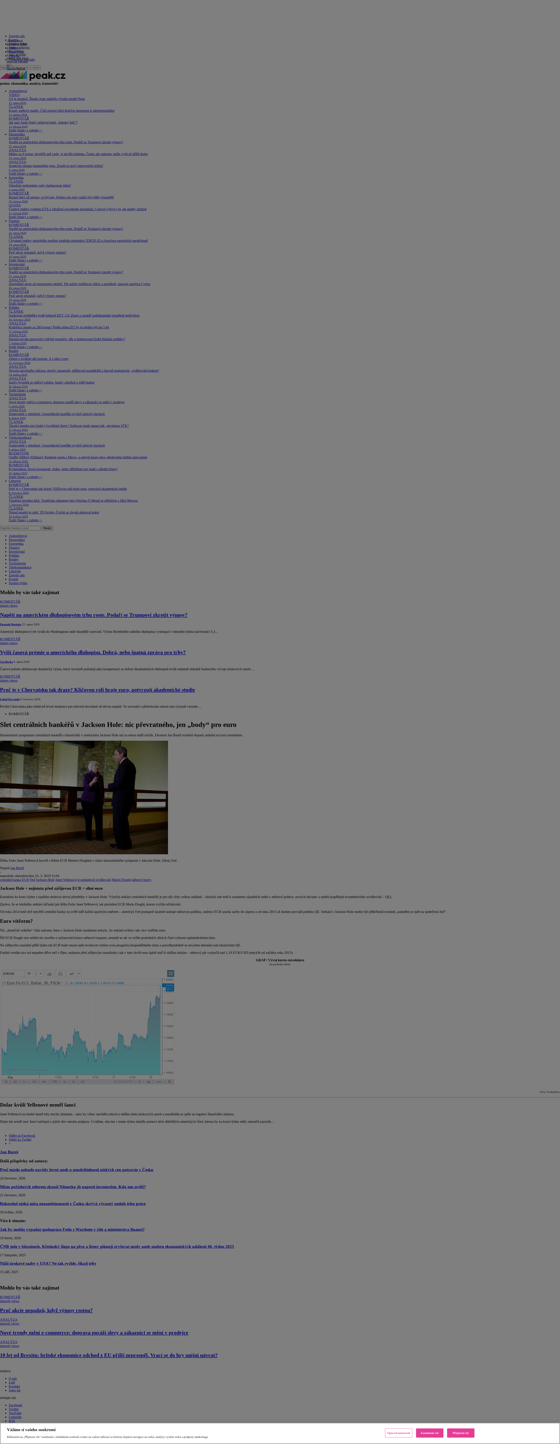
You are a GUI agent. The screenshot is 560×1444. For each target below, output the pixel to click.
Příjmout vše (461, 1433)
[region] (280, 1433)
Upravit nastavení (398, 1433)
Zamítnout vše (430, 1433)
